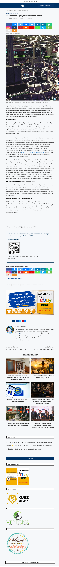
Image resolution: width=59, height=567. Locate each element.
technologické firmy (38, 284)
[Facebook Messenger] (14, 24)
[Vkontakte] (26, 24)
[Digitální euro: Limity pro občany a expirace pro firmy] (18, 390)
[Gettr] (31, 27)
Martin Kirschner (13, 18)
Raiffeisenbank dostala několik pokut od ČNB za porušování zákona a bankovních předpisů (42, 401)
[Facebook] (9, 24)
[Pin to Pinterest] (23, 321)
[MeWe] (43, 24)
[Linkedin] (37, 24)
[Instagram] (9, 27)
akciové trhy (15, 284)
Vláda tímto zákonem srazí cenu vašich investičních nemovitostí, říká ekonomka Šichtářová (18, 377)
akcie (8, 284)
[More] (14, 30)
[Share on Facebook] (17, 321)
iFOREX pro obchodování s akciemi (32, 152)
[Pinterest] (20, 27)
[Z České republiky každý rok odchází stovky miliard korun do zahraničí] (18, 413)
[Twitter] (20, 24)
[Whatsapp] (37, 27)
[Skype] (43, 27)
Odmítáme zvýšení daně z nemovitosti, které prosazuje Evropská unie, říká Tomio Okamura (43, 425)
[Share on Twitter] (20, 321)
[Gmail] (9, 30)
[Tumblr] (14, 27)
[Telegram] (31, 24)
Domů (7, 10)
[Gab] (49, 24)
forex (23, 284)
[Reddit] (26, 27)
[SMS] (49, 27)
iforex (28, 284)
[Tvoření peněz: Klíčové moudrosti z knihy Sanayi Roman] (42, 366)
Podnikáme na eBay (22, 334)
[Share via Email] (25, 321)
